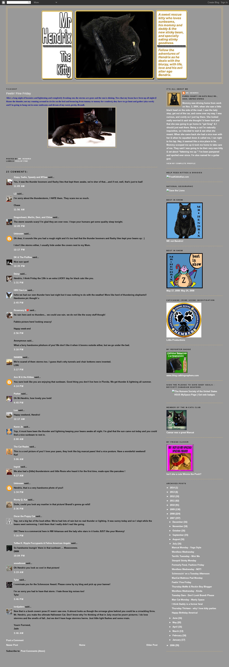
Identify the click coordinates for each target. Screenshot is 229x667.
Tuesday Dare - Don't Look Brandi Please (193, 595)
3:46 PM (18, 599)
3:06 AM (18, 459)
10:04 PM (19, 555)
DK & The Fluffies (23, 257)
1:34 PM (18, 492)
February (177, 635)
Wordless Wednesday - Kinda (187, 591)
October (177, 530)
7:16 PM (18, 535)
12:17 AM (19, 419)
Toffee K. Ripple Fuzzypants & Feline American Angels (42, 543)
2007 (172, 518)
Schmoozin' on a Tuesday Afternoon (191, 573)
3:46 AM (18, 633)
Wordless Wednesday (183, 552)
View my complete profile (181, 163)
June (175, 618)
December (178, 522)
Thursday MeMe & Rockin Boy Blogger (192, 586)
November (178, 526)
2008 (172, 513)
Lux (16, 410)
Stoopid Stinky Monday (184, 560)
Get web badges (206, 394)
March (176, 631)
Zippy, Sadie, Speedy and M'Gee (30, 177)
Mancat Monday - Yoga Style (186, 547)
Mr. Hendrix (192, 93)
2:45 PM (18, 302)
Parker (17, 393)
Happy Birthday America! (185, 612)
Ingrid (17, 467)
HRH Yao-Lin (20, 290)
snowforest (19, 563)
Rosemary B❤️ (21, 310)
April (175, 627)
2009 (172, 509)
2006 (172, 645)
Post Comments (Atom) (33, 651)
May (175, 622)
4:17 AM (18, 475)
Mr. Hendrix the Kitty (114, 13)
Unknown (18, 233)
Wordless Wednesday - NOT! (186, 569)
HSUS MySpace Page (185, 394)
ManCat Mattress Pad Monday (187, 578)
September (178, 535)
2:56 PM (18, 333)
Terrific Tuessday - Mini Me (186, 556)
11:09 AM (19, 186)
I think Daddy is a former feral (187, 604)
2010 (172, 505)
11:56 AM (19, 209)
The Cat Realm (21, 446)
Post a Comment (14, 640)
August (177, 539)
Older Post (151, 645)
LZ (15, 193)
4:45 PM (18, 402)
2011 (172, 500)
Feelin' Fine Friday (181, 582)
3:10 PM (18, 349)
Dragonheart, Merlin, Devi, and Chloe (33, 217)
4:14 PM (18, 386)
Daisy (16, 274)
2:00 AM (18, 439)
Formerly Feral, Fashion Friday (188, 565)
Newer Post (12, 645)
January (177, 640)
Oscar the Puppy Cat (24, 516)
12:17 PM (19, 249)
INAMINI (18, 357)
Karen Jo (18, 427)
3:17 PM (18, 369)
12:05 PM (19, 226)
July (175, 543)
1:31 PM (18, 282)
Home (82, 645)
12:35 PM (19, 266)
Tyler (16, 580)
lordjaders (19, 606)
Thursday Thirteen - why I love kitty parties (194, 608)
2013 (172, 492)
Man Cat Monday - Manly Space (188, 599)
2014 (172, 487)
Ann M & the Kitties (24, 377)
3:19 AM (18, 572)
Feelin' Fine (21, 161)
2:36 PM (18, 508)
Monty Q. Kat (20, 499)
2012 (172, 496)
